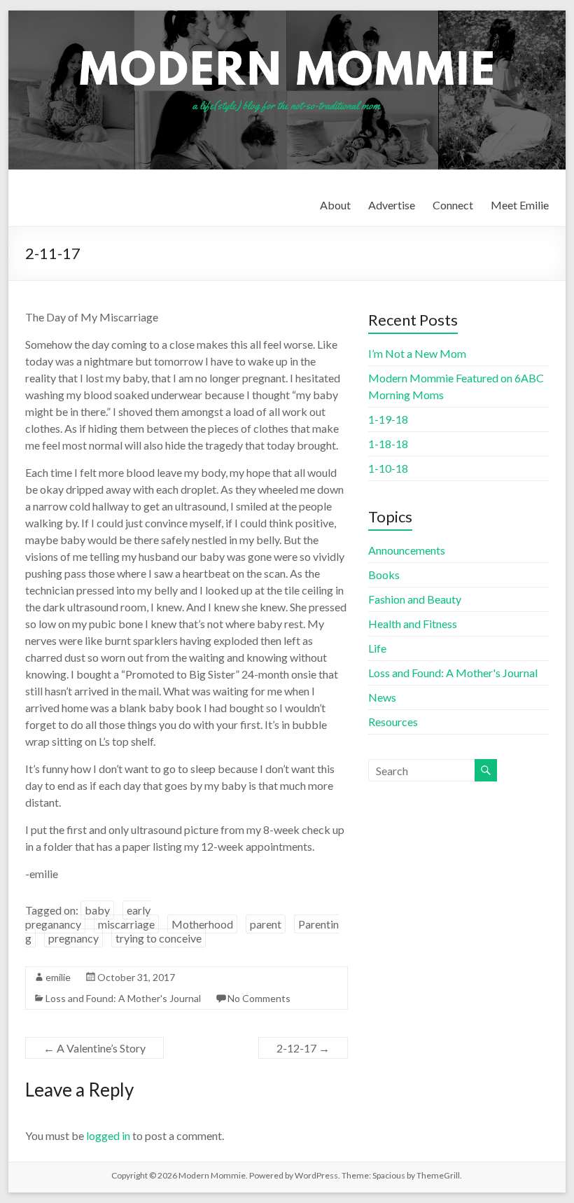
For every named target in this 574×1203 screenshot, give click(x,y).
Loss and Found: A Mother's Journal (123, 998)
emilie (58, 977)
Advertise (391, 204)
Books (384, 574)
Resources (393, 721)
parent (265, 924)
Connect (453, 204)
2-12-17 (303, 1048)
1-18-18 (388, 443)
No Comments (258, 998)
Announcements (406, 550)
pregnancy (73, 938)
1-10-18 (388, 468)
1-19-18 (388, 419)
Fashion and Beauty (414, 599)
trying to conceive (158, 938)
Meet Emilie (520, 204)
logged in (108, 1135)
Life (377, 648)
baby (97, 910)
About (335, 204)
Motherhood (202, 924)
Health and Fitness (412, 623)
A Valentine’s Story (94, 1048)
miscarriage (126, 924)
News (382, 697)
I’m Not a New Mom (417, 353)
